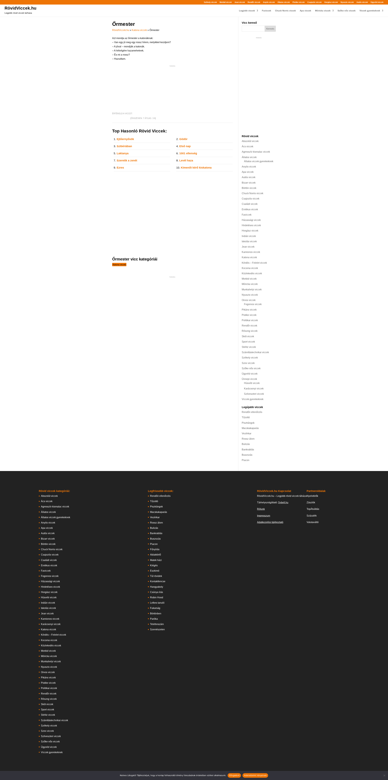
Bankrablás (248, 449)
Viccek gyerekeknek (370, 11)
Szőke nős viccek (347, 11)
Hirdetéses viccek (251, 225)
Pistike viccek (299, 2)
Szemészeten (157, 629)
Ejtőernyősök (125, 139)
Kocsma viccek (250, 268)
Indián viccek (249, 236)
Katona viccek (139, 30)
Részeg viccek (250, 331)
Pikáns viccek (249, 309)
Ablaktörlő (155, 554)
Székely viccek (210, 2)
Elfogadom (234, 775)
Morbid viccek (226, 2)
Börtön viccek (249, 188)
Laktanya (123, 153)
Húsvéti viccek (252, 383)
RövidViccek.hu (20, 8)
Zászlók (311, 502)
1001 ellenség (188, 153)
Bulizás (246, 444)
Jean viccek (239, 2)
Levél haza (186, 160)
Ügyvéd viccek (377, 2)
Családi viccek (250, 204)
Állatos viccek (284, 2)
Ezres (120, 167)
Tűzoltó (246, 417)
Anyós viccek (269, 2)
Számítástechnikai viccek (255, 352)
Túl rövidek (156, 576)
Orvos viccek (249, 300)
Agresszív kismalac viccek (256, 151)
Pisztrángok (248, 423)
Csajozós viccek (314, 2)
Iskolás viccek (249, 241)
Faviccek (266, 11)
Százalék (312, 515)
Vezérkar (246, 433)
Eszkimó (154, 570)
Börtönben (155, 613)
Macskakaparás (250, 428)
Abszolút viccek (250, 141)
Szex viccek (248, 363)
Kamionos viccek (251, 252)
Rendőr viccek (254, 2)
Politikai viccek (250, 320)
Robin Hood (156, 597)
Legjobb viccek (247, 11)
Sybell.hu (283, 502)
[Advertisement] (172, 89)
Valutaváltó (313, 522)
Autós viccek (362, 2)
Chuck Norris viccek (285, 11)
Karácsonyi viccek (254, 388)
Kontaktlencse (157, 581)
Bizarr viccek (249, 182)
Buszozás (247, 455)
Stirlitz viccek (249, 347)
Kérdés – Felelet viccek (254, 263)
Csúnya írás (156, 592)
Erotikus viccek (250, 209)
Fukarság (155, 608)
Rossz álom (248, 438)
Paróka (154, 619)
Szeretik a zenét (127, 160)
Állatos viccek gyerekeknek (258, 161)
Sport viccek (248, 341)
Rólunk (261, 509)
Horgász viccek (331, 2)
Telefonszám (157, 624)
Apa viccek (305, 11)
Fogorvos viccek (253, 304)
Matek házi (156, 560)
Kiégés (154, 565)
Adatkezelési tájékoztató (270, 522)
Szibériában (124, 146)
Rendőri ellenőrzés (252, 412)
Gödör (183, 139)
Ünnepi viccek (249, 379)
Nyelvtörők (312, 496)
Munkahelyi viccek (252, 289)
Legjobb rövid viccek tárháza (18, 13)
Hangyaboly (156, 587)
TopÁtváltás (313, 509)
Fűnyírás (154, 549)
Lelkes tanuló (157, 602)
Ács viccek (247, 146)
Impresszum (263, 515)
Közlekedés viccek (252, 273)
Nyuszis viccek (347, 2)
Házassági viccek (251, 220)
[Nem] (384, 775)
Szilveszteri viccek (254, 394)
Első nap (185, 146)
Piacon (245, 460)
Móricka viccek (323, 11)
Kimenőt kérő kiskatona (196, 167)
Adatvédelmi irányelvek (255, 775)
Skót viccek (248, 336)
